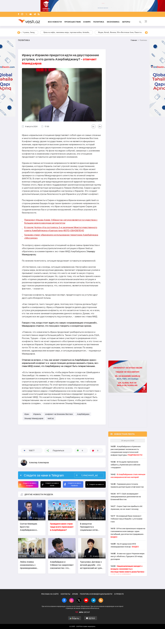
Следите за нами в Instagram (29, 484)
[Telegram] (35, 14)
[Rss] (39, 14)
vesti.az (51, 418)
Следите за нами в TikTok (52, 484)
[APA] (82, 612)
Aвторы (126, 22)
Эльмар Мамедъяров (33, 418)
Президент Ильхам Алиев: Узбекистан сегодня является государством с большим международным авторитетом (60, 221)
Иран (26, 414)
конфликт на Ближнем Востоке (59, 414)
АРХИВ (75, 594)
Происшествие (72, 22)
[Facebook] (18, 14)
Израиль (37, 414)
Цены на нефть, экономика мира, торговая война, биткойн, (44, 32)
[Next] (146, 32)
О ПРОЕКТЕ (119, 594)
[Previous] (18, 32)
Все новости (55, 22)
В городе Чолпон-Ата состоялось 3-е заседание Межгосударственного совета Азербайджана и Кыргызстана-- (60, 229)
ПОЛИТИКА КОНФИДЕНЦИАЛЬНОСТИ (96, 594)
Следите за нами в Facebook (74, 484)
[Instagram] (22, 14)
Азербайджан (83, 414)
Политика (98, 22)
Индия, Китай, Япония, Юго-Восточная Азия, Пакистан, (98, 32)
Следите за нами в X (96, 484)
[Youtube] (31, 14)
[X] (79, 600)
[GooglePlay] (74, 618)
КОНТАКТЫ (65, 594)
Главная (134, 40)
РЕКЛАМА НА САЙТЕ (50, 594)
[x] (26, 14)
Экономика (113, 22)
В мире (87, 22)
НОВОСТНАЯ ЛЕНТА (124, 434)
